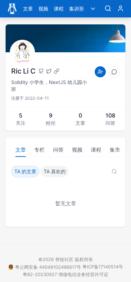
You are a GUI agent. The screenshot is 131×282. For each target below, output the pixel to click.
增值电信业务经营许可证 (83, 274)
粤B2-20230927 (40, 274)
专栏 (39, 149)
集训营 (76, 9)
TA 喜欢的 (55, 171)
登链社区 (65, 259)
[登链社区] (12, 9)
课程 (59, 9)
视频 (43, 9)
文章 (28, 9)
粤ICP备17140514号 (102, 266)
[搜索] (108, 8)
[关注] (100, 71)
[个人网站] (56, 71)
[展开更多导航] (93, 8)
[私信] (114, 71)
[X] (49, 71)
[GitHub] (41, 71)
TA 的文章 (25, 171)
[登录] (120, 8)
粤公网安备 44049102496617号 (48, 267)
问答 (58, 149)
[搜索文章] (114, 171)
